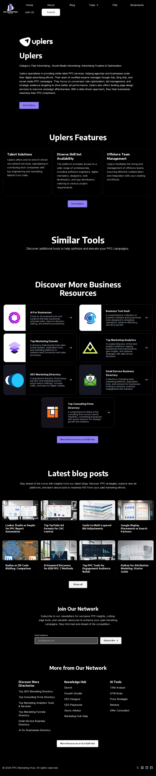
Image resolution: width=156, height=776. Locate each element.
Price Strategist (119, 699)
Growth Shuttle (73, 693)
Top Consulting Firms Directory (37, 697)
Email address (41, 635)
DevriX (68, 687)
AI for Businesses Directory (35, 730)
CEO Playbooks (73, 704)
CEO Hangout (72, 699)
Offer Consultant (119, 710)
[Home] (11, 8)
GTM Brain (116, 693)
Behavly (114, 704)
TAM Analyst (117, 687)
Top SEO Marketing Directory (36, 691)
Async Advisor (72, 710)
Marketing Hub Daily (76, 716)
